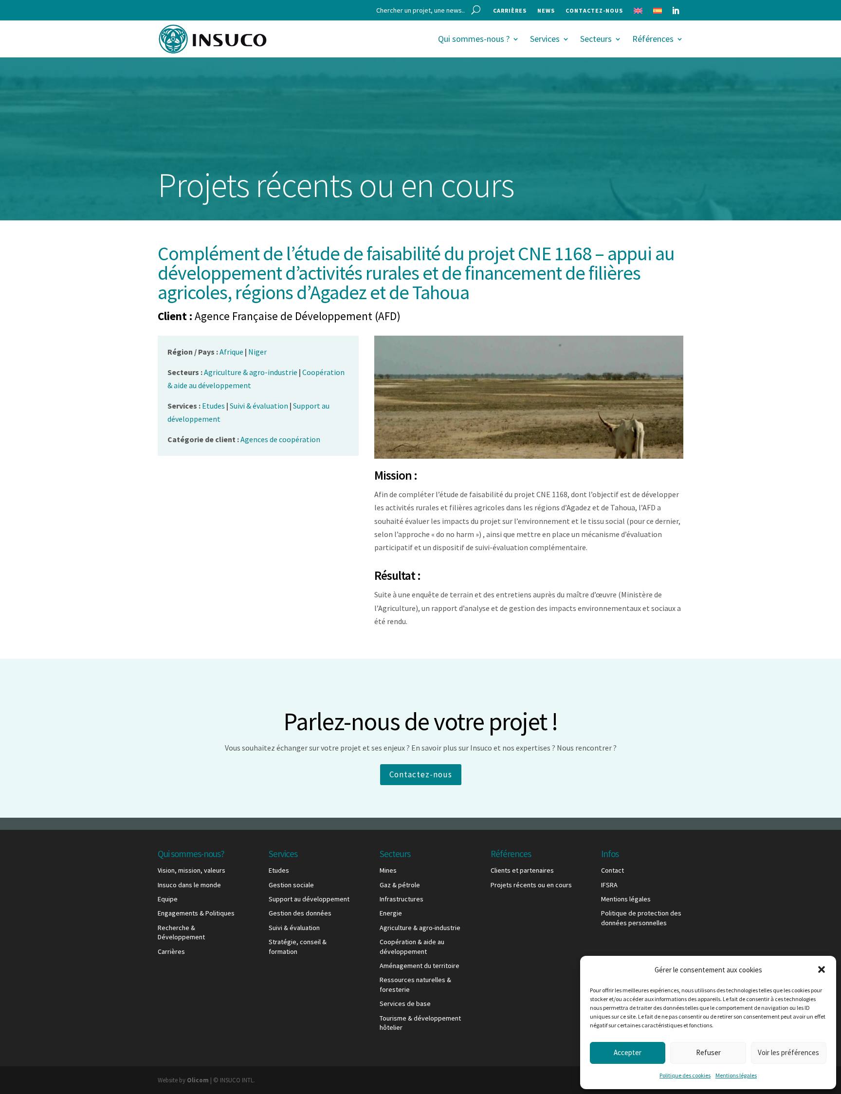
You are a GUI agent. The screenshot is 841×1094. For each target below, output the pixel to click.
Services (545, 38)
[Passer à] (638, 12)
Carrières (510, 10)
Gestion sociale (291, 884)
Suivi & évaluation (294, 927)
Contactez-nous (594, 10)
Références (653, 38)
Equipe (168, 899)
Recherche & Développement (181, 932)
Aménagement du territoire (419, 965)
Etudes (279, 870)
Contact (612, 870)
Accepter (627, 1052)
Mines (388, 870)
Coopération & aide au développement (412, 946)
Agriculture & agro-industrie (420, 927)
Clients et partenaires (522, 870)
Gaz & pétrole (400, 884)
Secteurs (596, 38)
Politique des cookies (685, 1075)
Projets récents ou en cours (531, 884)
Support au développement (309, 899)
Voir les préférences (788, 1052)
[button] (821, 969)
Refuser (708, 1052)
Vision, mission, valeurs (191, 870)
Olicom (198, 1080)
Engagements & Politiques (196, 913)
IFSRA (609, 884)
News (546, 10)
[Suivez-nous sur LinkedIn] (675, 10)
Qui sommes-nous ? (474, 38)
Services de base (405, 1003)
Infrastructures (401, 899)
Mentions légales (736, 1075)
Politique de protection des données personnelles (641, 918)
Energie (391, 913)
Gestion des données (300, 913)
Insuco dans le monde (189, 884)
